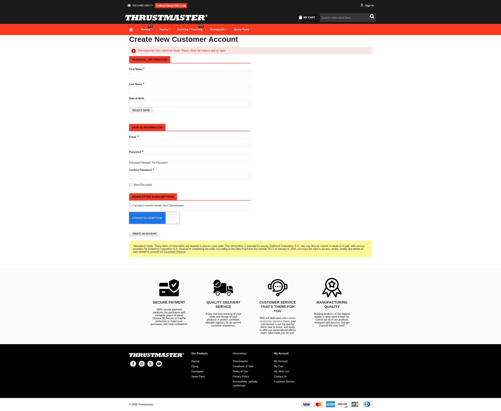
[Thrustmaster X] (150, 364)
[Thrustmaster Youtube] (159, 364)
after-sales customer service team (277, 319)
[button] (140, 5)
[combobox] (348, 17)
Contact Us (280, 376)
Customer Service (284, 381)
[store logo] (166, 18)
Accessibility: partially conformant (245, 383)
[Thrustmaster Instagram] (142, 364)
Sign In (369, 5)
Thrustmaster (240, 361)
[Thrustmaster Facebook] (133, 364)
